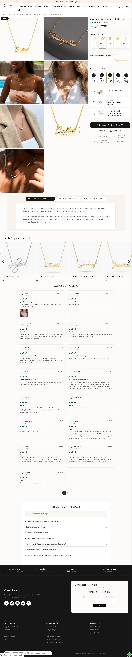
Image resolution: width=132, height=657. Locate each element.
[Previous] (3, 261)
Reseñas (49, 633)
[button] (119, 7)
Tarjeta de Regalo (9, 636)
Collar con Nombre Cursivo (80, 276)
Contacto (7, 630)
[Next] (128, 261)
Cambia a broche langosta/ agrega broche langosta (114, 113)
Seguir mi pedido (94, 633)
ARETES (72, 6)
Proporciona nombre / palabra (100, 55)
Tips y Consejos (51, 630)
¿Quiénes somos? (52, 627)
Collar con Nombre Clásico (114, 276)
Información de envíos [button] (94, 198)
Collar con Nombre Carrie (12, 276)
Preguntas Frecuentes (11, 627)
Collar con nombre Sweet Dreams (49, 276)
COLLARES (39, 6)
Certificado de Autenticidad (55, 642)
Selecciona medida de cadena (100, 69)
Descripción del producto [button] (40, 198)
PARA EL (47, 6)
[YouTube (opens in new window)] (17, 603)
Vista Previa (7, 633)
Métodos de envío (94, 630)
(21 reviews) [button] (105, 22)
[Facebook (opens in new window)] (6, 603)
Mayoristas (7, 639)
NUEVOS (20, 10)
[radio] (93, 78)
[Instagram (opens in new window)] (12, 603)
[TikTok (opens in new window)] (23, 603)
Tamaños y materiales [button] (68, 198)
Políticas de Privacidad (53, 636)
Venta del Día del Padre (25, 6)
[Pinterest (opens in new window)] (28, 603)
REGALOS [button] (92, 6)
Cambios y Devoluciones (54, 639)
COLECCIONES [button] (82, 6)
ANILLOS (64, 6)
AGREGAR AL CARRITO (108, 125)
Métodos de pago (94, 627)
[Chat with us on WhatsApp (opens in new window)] (129, 654)
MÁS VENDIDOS (102, 6)
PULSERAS (56, 6)
